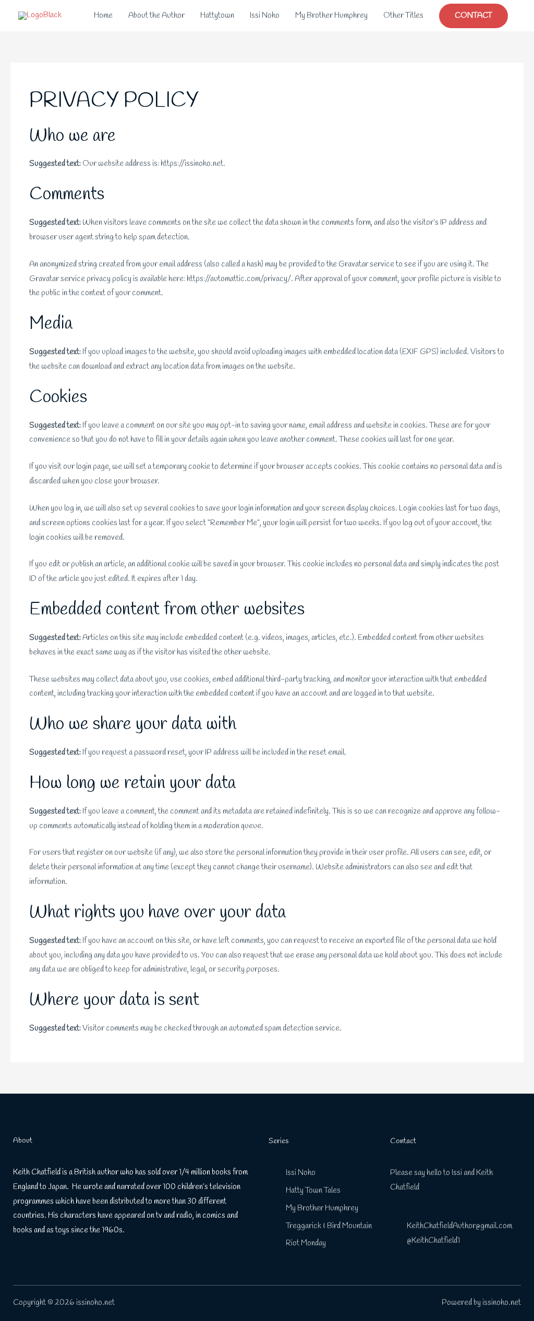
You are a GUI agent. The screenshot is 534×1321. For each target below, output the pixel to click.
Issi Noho (265, 15)
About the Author (156, 15)
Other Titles (403, 15)
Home (103, 15)
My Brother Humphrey (331, 15)
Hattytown (217, 15)
